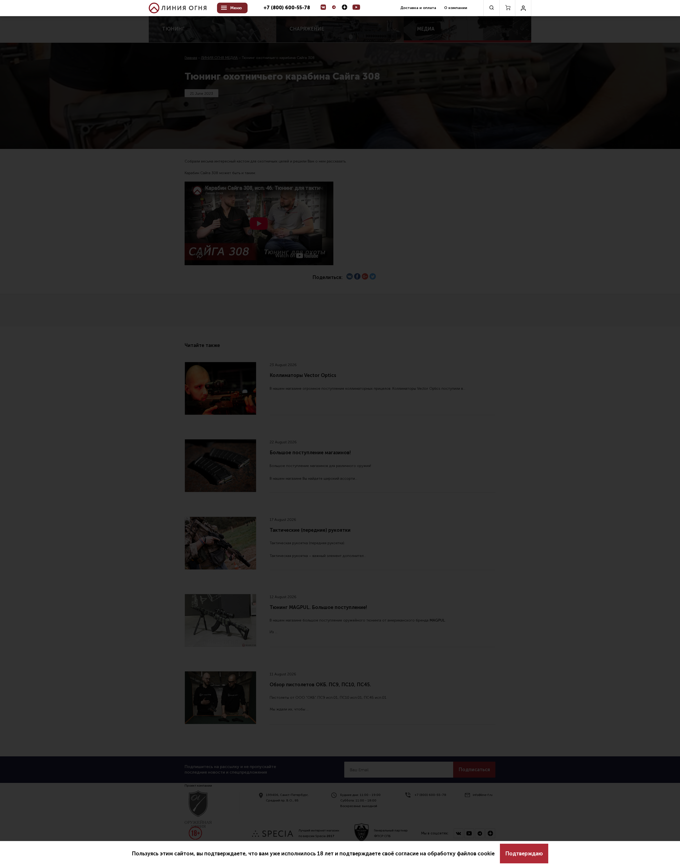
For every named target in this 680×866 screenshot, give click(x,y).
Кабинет (523, 8)
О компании (455, 8)
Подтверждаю (524, 853)
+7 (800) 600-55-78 (287, 8)
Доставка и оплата (418, 8)
